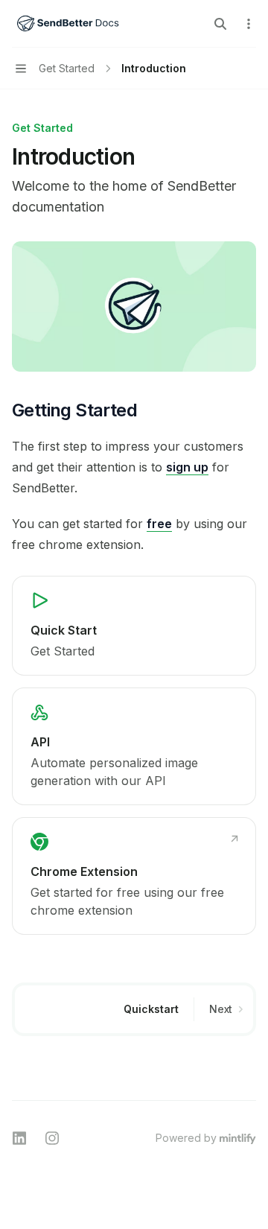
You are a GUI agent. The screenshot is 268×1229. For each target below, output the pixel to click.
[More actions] (248, 23)
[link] (134, 626)
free (159, 523)
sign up (187, 467)
